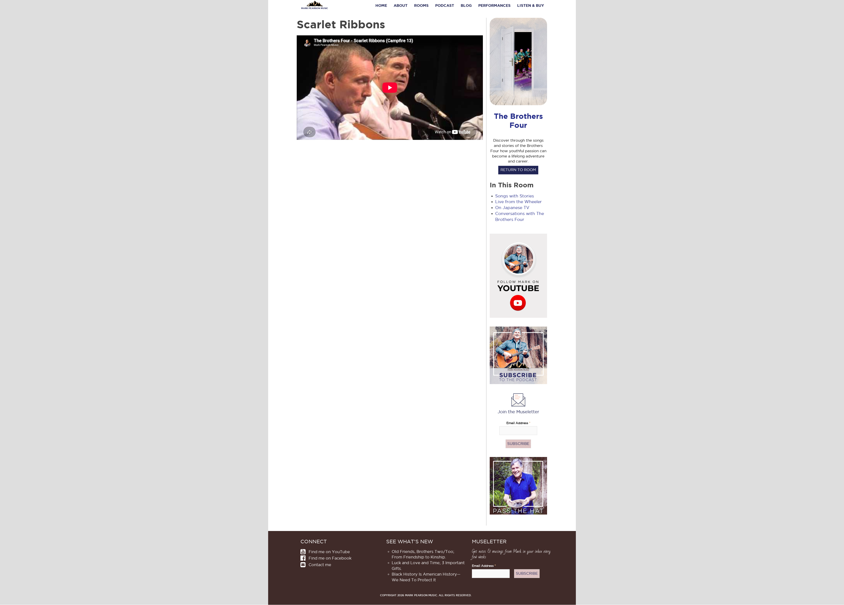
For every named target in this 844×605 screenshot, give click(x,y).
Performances (494, 5)
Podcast (444, 5)
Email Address (518, 423)
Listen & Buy (530, 5)
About (400, 5)
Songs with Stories (514, 196)
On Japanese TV (512, 207)
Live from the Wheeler (518, 201)
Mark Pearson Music (314, 8)
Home (381, 5)
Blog (466, 5)
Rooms (421, 5)
